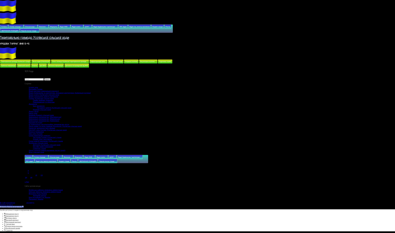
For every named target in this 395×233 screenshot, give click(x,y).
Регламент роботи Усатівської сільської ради (54, 108)
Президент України (36, 199)
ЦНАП (87, 27)
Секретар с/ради (39, 149)
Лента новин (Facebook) (40, 61)
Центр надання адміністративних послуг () (47, 150)
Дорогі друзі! (34, 111)
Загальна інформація (55, 66)
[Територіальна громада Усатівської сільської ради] (8, 11)
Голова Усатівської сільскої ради (41, 99)
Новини (34, 66)
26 (31, 178)
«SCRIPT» (30, 203)
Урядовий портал (39, 196)
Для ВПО (43, 66)
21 (36, 175)
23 (42, 175)
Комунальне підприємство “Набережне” (44, 121)
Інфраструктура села (98, 61)
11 (28, 173)
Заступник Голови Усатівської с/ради (47, 137)
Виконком (42, 27)
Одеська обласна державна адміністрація (45, 192)
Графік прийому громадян (43, 100)
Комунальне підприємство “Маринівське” (44, 119)
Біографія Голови (35, 89)
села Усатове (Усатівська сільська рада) (48, 130)
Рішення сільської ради (42, 110)
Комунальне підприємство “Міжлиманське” (45, 117)
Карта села (33, 113)
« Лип (27, 182)
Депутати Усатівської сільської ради (46, 145)
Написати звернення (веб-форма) (42, 128)
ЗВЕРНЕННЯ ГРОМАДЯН (9, 31)
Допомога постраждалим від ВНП (76, 66)
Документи (33, 104)
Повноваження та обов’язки (44, 102)
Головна (4, 27)
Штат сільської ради (115, 61)
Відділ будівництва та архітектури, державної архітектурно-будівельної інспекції (60, 93)
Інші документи (39, 106)
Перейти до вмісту (6, 204)
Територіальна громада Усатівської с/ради (15, 61)
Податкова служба (165, 61)
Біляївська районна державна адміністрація (46, 190)
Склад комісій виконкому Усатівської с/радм (46, 141)
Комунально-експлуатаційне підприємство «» (49, 124)
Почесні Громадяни (36, 132)
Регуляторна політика (147, 61)
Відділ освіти (76, 27)
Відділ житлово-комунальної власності (44, 91)
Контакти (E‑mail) (35, 123)
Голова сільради (15, 27)
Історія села (33, 87)
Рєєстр (168, 27)
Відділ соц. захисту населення (139, 27)
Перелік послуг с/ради (28, 31)
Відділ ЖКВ (63, 27)
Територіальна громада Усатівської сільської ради (34, 37)
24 (26, 178)
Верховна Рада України (38, 194)
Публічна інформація (8, 66)
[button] (12, 207)
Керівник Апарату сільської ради (41, 115)
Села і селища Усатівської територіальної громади (69, 61)
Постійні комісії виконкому (43, 147)
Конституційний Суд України (39, 197)
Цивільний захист (24, 66)
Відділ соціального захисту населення (43, 97)
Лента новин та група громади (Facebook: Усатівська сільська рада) (55, 126)
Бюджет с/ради (157, 27)
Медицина (53, 27)
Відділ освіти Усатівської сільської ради (44, 95)
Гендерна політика (131, 61)
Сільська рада (30, 27)
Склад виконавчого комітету (39, 136)
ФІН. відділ (123, 27)
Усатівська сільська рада (38, 143)
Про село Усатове (36, 134)
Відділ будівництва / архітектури (104, 27)
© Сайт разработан (7, 203)
